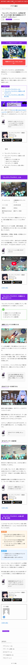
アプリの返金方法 (8, 655)
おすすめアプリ (7, 652)
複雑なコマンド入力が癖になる (13, 159)
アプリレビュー (9, 19)
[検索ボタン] (26, 6)
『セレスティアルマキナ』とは (12, 89)
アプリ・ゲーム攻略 (8, 649)
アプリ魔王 (14, 6)
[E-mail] (4, 617)
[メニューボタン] (1, 6)
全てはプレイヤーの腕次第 (12, 163)
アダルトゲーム (7, 658)
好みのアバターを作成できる (12, 161)
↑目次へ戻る (4, 287)
